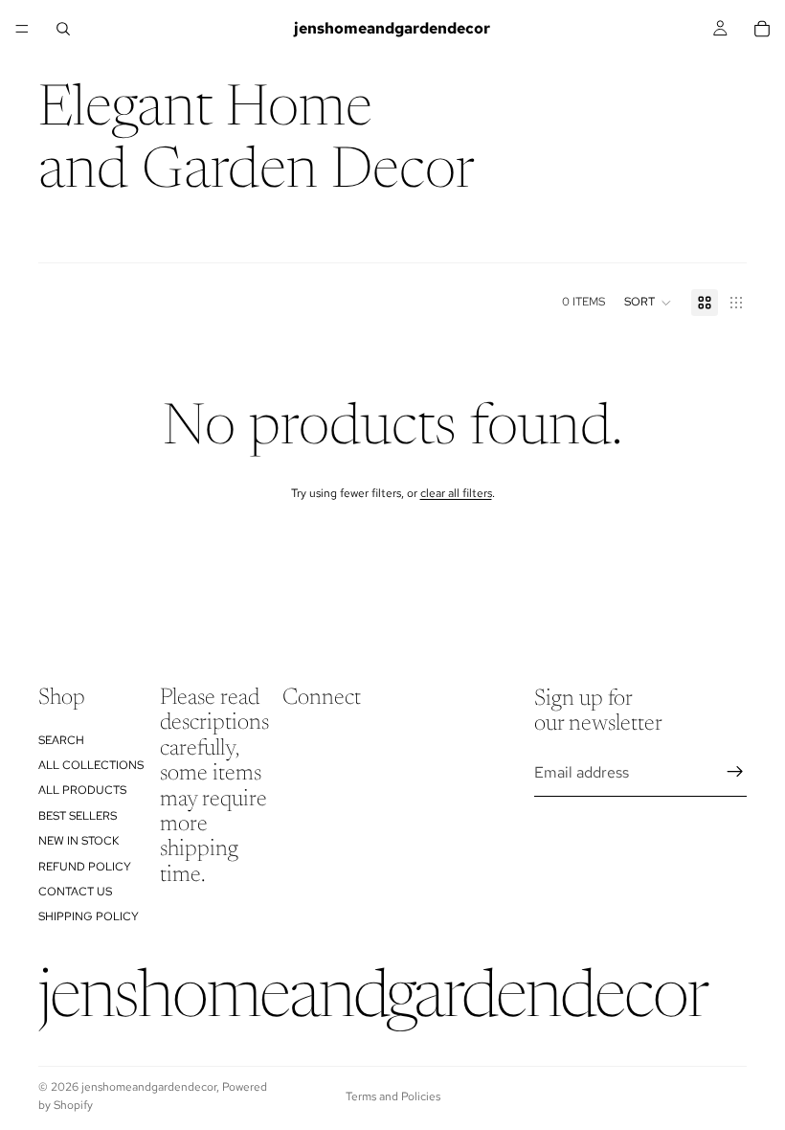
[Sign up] (735, 773)
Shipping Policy (88, 917)
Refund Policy (84, 866)
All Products (82, 791)
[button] (648, 303)
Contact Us (75, 891)
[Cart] (762, 29)
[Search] (63, 29)
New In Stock (78, 840)
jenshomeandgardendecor (148, 1087)
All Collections (91, 765)
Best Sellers (77, 816)
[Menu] (22, 29)
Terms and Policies (393, 1096)
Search (61, 740)
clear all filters (456, 493)
